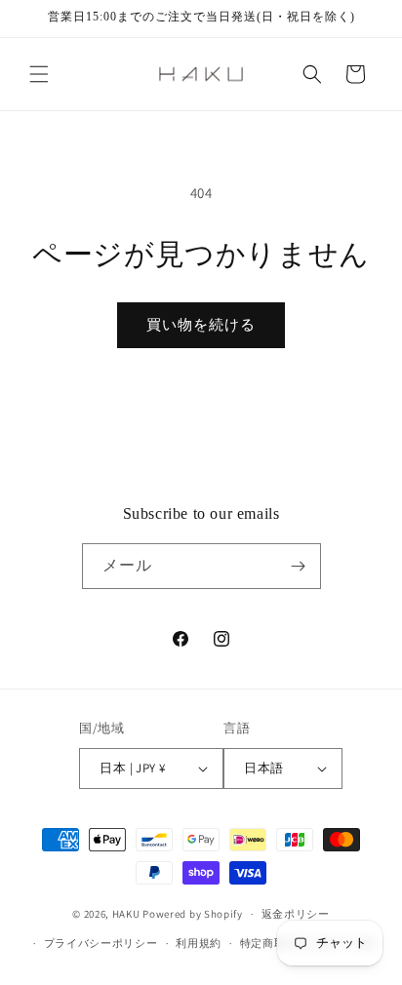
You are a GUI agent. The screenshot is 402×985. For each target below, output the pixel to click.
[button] (39, 74)
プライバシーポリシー (101, 943)
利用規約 (198, 943)
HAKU (126, 914)
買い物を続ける (201, 324)
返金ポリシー (295, 914)
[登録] (298, 566)
